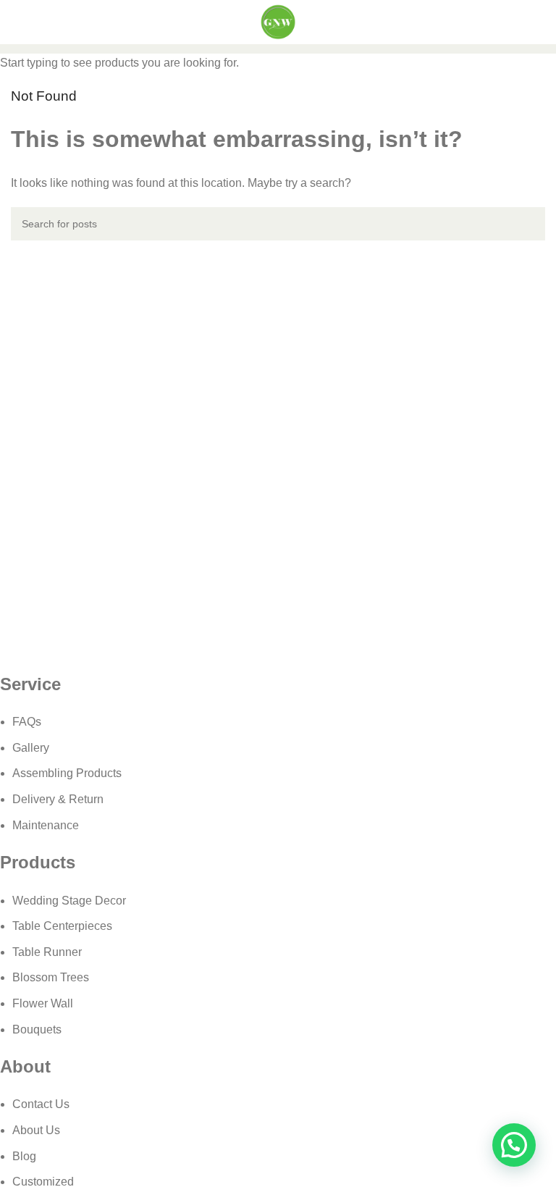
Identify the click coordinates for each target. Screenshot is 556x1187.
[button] (514, 1145)
